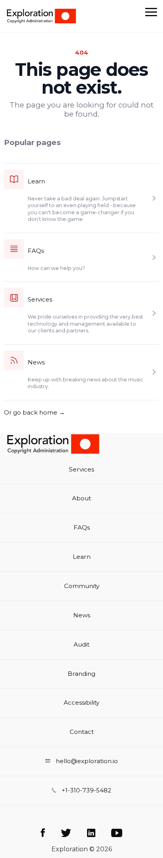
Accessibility (81, 702)
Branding (81, 673)
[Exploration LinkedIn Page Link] (91, 833)
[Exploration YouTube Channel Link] (116, 833)
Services (40, 299)
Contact (82, 731)
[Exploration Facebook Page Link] (43, 833)
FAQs (36, 251)
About (81, 498)
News (36, 362)
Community (81, 586)
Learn (36, 181)
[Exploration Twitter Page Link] (66, 833)
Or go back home (34, 412)
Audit (81, 644)
